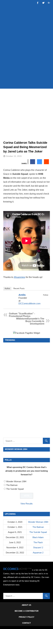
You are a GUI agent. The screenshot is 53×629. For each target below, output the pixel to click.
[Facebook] (42, 298)
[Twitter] (46, 298)
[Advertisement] (26, 57)
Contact (26, 623)
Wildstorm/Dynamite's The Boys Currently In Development (30, 321)
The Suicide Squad (15, 489)
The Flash (38, 542)
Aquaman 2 (38, 552)
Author (7, 288)
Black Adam (38, 537)
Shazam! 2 (38, 547)
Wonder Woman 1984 (16, 481)
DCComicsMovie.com (29, 303)
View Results (26, 503)
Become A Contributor (26, 611)
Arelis (22, 294)
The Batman (12, 485)
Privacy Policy (26, 617)
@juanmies (19, 277)
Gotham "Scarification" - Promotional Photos (22, 314)
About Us (26, 605)
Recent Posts (19, 288)
